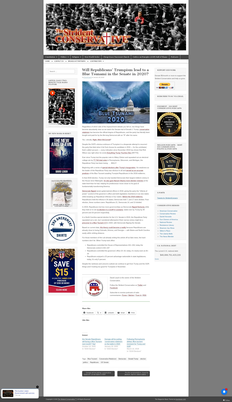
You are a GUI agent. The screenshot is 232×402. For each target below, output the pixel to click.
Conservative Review (168, 214)
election (143, 359)
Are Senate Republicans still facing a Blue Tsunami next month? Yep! (92, 341)
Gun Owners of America (169, 219)
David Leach (88, 77)
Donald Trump (133, 359)
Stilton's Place (165, 231)
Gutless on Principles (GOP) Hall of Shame (150, 57)
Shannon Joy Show (167, 228)
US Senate (105, 362)
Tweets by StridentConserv (167, 198)
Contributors (96, 61)
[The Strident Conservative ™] (116, 25)
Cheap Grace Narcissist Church (116, 57)
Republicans (94, 362)
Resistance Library (167, 225)
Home (47, 61)
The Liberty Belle (166, 234)
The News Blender (167, 236)
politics (85, 362)
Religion (75, 57)
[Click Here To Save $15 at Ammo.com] (61, 292)
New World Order (92, 57)
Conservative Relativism (107, 359)
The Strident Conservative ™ (67, 399)
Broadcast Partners (76, 61)
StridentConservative (54, 126)
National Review (166, 222)
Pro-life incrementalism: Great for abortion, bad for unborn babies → (136, 374)
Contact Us (59, 61)
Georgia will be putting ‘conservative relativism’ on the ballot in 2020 (114, 341)
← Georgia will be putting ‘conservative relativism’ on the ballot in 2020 (97, 374)
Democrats (122, 359)
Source (157, 259)
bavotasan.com (181, 399)
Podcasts (174, 57)
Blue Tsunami (92, 359)
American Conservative (168, 211)
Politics (64, 57)
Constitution (50, 57)
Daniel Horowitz (166, 217)
